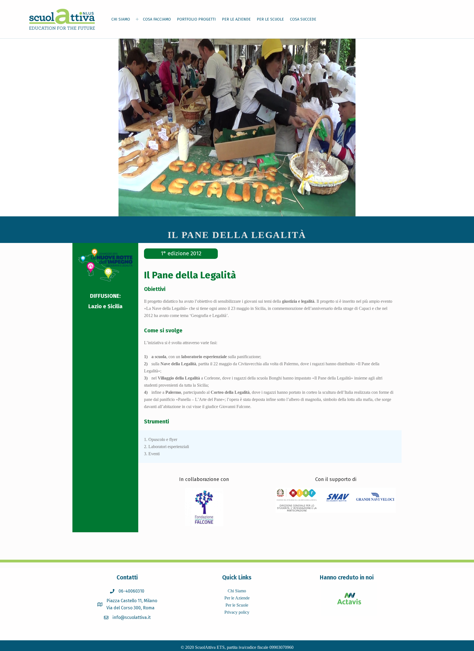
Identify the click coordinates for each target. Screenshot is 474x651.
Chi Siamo (237, 590)
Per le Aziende (237, 598)
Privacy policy (236, 612)
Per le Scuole (236, 605)
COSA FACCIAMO (157, 19)
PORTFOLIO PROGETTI (196, 19)
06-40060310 (131, 591)
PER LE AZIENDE (236, 19)
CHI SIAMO (120, 19)
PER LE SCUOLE (270, 19)
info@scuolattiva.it (131, 617)
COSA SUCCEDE (303, 19)
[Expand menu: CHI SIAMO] (137, 19)
